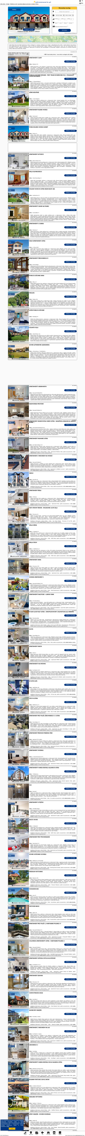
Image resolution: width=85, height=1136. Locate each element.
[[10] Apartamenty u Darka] (18, 230)
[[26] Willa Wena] (18, 532)
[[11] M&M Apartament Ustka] (18, 248)
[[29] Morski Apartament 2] (18, 584)
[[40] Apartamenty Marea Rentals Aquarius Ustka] (18, 774)
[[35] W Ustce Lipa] (18, 688)
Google (21, 1120)
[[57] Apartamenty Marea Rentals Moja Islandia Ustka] (18, 1069)
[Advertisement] (42, 372)
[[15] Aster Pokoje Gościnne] (18, 317)
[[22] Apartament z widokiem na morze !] (18, 462)
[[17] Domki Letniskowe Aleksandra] (18, 352)
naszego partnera (48, 452)
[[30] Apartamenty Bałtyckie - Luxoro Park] (18, 601)
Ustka (10, 59)
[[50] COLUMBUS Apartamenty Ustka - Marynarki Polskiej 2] (18, 948)
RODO (8, 1126)
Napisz (83, 1135)
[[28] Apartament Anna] (18, 566)
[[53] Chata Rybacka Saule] (18, 1000)
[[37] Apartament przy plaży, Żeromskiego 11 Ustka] (18, 722)
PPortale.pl (6, 1135)
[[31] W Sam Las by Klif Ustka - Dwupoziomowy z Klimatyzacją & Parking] (18, 618)
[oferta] (13, 71)
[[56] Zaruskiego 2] (18, 1052)
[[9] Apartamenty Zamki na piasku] (18, 213)
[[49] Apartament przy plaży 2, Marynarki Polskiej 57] (18, 930)
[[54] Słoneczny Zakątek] (18, 1017)
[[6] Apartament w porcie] (18, 161)
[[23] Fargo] (18, 480)
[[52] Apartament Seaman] (18, 982)
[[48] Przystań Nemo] (18, 913)
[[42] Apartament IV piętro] (18, 809)
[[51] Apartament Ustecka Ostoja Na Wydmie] (18, 965)
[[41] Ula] (18, 792)
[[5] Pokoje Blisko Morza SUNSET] (18, 134)
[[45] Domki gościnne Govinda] (18, 861)
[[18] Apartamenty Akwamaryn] (18, 393)
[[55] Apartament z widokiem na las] (18, 1034)
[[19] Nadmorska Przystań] (18, 411)
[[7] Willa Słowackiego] (18, 178)
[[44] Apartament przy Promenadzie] (18, 844)
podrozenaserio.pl (42, 2)
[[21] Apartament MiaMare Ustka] (18, 445)
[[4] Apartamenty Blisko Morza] (18, 116)
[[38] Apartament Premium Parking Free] (18, 740)
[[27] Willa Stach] (18, 549)
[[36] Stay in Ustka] (18, 705)
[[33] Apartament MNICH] (18, 653)
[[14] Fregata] (18, 300)
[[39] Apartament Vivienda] (18, 757)
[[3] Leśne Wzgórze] (18, 99)
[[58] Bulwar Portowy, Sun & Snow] (18, 1086)
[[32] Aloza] (18, 636)
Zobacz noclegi (70, 61)
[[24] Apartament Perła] (18, 497)
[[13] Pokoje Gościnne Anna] (18, 282)
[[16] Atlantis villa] (18, 334)
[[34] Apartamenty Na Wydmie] (18, 670)
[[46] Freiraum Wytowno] (18, 878)
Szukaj (64, 30)
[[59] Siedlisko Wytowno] (18, 1103)
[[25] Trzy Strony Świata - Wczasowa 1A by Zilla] (18, 514)
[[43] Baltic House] (18, 826)
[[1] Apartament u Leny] (18, 64)
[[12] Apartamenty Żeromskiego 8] (18, 265)
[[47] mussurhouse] (18, 896)
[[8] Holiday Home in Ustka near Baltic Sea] (18, 196)
